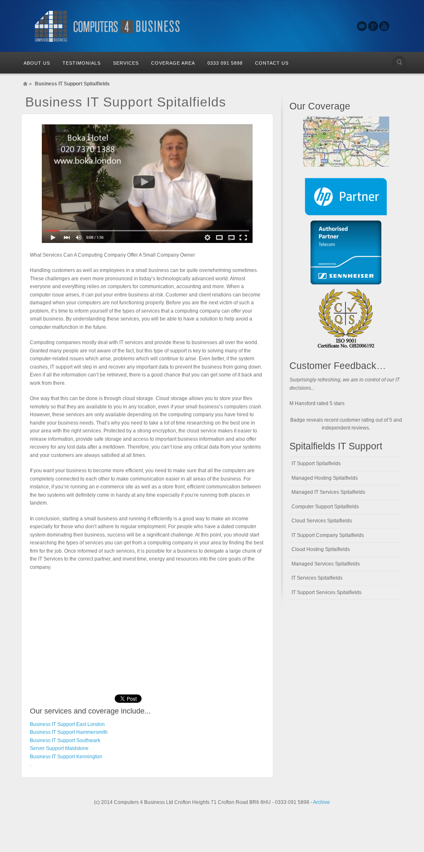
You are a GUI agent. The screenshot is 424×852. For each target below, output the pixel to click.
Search (399, 62)
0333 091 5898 (225, 63)
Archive (321, 802)
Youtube (384, 26)
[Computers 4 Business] (108, 26)
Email (362, 26)
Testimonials (82, 63)
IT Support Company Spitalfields (328, 535)
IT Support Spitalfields (316, 463)
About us (37, 63)
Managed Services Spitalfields (326, 564)
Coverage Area (173, 63)
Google (373, 26)
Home (25, 84)
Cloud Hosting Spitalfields (321, 549)
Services (126, 63)
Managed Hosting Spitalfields (325, 478)
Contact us (272, 63)
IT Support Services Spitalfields (326, 592)
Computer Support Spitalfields (325, 507)
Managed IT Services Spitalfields (328, 492)
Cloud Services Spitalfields (322, 521)
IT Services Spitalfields (317, 578)
